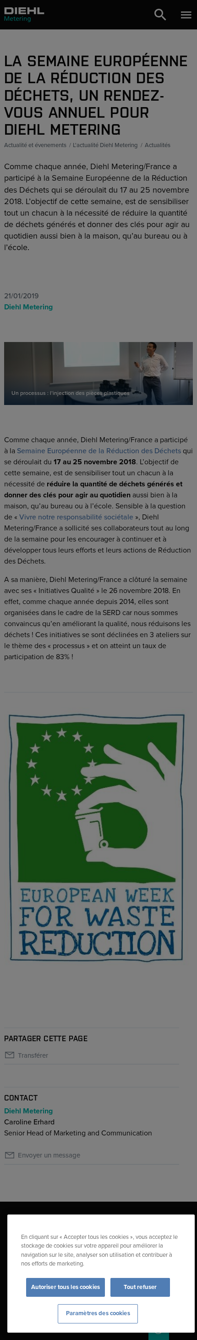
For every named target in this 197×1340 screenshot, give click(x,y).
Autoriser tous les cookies (65, 1287)
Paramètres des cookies (98, 1313)
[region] (101, 1274)
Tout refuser (140, 1287)
